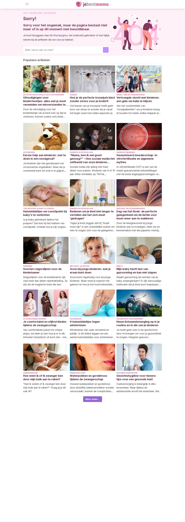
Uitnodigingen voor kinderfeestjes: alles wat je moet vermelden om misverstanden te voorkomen (44, 101)
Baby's (119, 266)
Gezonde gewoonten (126, 373)
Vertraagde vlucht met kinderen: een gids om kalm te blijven (137, 99)
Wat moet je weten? (80, 266)
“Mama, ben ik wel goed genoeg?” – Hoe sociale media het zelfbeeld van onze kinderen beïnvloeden (92, 159)
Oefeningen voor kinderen (129, 319)
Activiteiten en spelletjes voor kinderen (43, 95)
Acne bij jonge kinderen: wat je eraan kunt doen (90, 270)
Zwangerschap (30, 373)
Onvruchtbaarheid (125, 152)
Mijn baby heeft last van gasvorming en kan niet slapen (136, 270)
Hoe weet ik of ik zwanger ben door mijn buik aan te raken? (43, 377)
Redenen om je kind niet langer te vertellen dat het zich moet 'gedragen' (92, 215)
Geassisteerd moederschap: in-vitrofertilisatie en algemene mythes (137, 159)
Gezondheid (29, 152)
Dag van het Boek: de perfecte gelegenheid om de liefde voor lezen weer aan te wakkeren (136, 215)
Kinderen (27, 266)
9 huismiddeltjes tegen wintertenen (85, 323)
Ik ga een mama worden (34, 319)
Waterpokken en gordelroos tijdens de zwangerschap (88, 377)
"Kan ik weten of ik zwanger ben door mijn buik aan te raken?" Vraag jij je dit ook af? (44, 388)
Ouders (73, 95)
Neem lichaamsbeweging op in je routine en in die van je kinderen (138, 323)
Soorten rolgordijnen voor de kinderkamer (42, 270)
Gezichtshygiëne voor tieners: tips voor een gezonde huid (136, 377)
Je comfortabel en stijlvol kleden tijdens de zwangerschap (44, 323)
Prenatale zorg (77, 373)
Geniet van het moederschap (130, 95)
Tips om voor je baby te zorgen (38, 208)
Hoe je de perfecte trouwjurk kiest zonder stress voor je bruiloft (92, 99)
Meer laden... (92, 399)
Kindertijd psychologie (81, 152)
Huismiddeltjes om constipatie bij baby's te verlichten (45, 213)
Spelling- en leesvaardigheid (130, 208)
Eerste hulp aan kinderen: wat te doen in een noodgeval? (44, 157)
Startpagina (60, 35)
